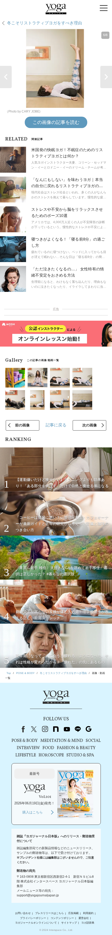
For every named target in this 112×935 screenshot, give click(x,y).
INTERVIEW (28, 748)
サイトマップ (69, 922)
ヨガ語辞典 (87, 922)
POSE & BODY (24, 741)
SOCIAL (93, 741)
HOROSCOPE (51, 755)
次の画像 (89, 425)
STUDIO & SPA (80, 755)
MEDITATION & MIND (61, 741)
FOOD (48, 748)
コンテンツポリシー (62, 918)
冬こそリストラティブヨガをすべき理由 (44, 23)
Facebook (22, 729)
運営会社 (83, 918)
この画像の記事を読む (56, 122)
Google (88, 729)
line (77, 729)
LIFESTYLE (25, 755)
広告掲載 (73, 913)
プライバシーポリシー (33, 918)
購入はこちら (32, 812)
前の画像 (22, 425)
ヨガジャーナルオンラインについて (36, 922)
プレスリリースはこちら (49, 913)
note (55, 729)
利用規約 (88, 913)
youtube (66, 729)
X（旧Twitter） (33, 729)
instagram (44, 729)
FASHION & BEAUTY (76, 748)
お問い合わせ (23, 913)
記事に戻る (56, 425)
